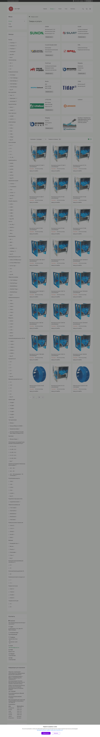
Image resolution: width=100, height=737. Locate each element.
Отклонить (56, 733)
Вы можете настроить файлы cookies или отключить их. (49, 730)
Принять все (46, 733)
